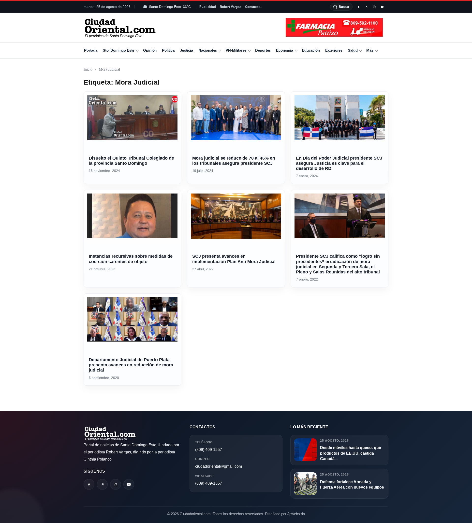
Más (369, 50)
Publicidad (207, 7)
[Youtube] (382, 6)
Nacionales (207, 50)
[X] (366, 6)
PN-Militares (236, 50)
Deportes (263, 50)
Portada (90, 50)
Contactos (252, 7)
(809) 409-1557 (208, 450)
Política (168, 50)
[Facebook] (358, 6)
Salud (352, 50)
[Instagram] (374, 6)
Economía (284, 50)
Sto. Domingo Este (118, 50)
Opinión (150, 50)
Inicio (88, 69)
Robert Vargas (230, 7)
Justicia (186, 50)
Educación (311, 50)
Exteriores (333, 50)
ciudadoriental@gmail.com (218, 466)
